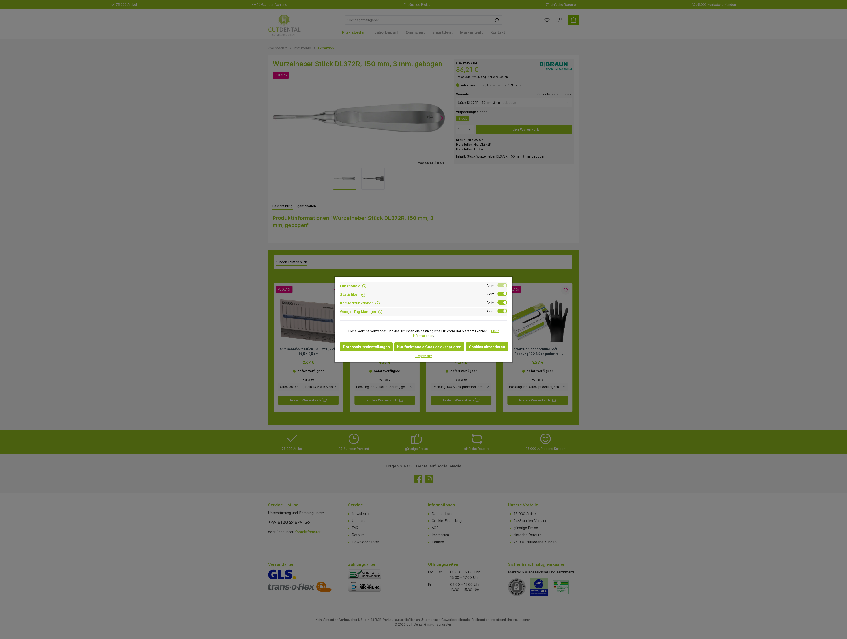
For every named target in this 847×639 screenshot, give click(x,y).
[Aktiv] (502, 285)
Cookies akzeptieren (487, 347)
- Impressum (423, 356)
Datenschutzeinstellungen (366, 347)
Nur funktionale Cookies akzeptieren (429, 347)
